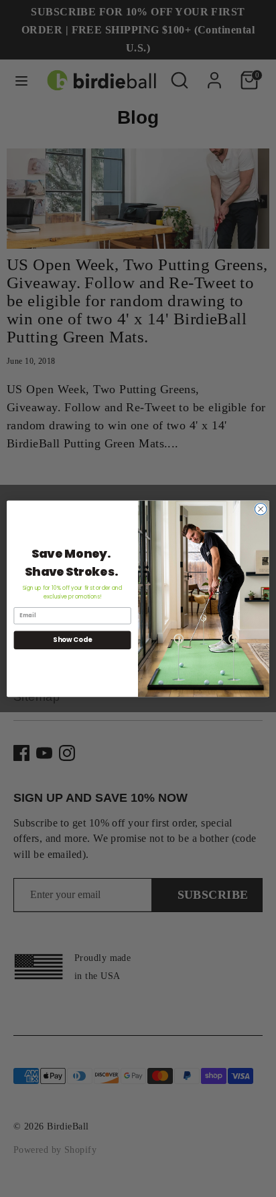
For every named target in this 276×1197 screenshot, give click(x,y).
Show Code (72, 640)
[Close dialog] (261, 509)
